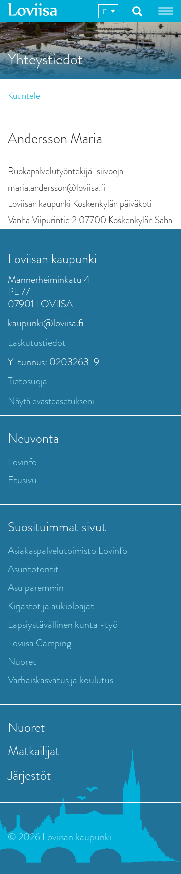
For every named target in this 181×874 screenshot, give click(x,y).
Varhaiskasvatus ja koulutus (60, 680)
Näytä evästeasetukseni (51, 401)
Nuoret (22, 661)
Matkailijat (34, 750)
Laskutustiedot (37, 342)
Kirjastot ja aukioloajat (51, 606)
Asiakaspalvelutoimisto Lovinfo (67, 550)
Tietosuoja (27, 381)
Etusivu (22, 480)
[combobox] (108, 11)
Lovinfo (22, 462)
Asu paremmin (36, 587)
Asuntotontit (33, 569)
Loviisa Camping (39, 643)
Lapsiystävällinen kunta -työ (63, 624)
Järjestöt (29, 775)
